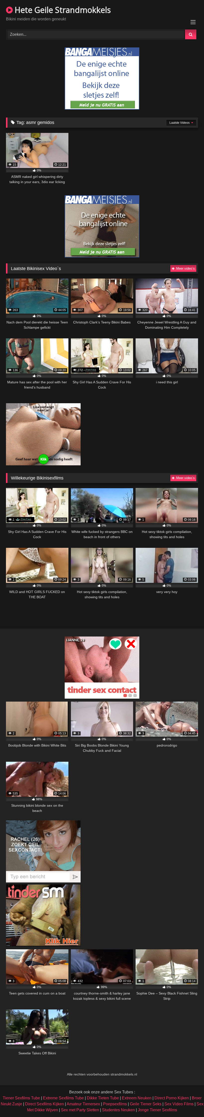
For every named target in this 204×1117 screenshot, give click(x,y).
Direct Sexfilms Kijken (44, 1104)
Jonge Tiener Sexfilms (157, 1110)
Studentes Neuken (118, 1110)
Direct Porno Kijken (171, 1098)
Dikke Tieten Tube (103, 1098)
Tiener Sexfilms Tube (21, 1098)
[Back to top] (188, 1102)
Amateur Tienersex (83, 1104)
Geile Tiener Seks (145, 1104)
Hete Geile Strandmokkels (62, 9)
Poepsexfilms (115, 1104)
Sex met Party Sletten (80, 1110)
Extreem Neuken (137, 1098)
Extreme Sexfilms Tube (63, 1098)
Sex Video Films (179, 1104)
